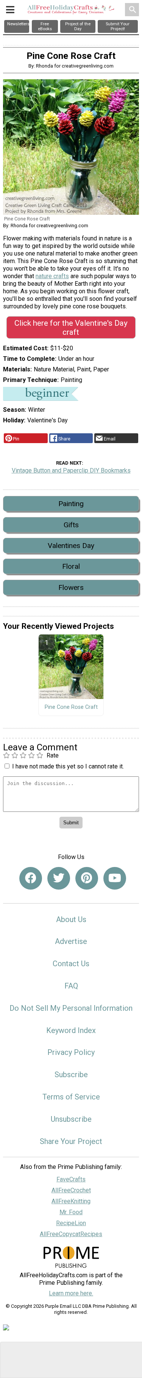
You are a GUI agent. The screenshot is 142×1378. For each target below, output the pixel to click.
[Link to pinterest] (86, 878)
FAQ (71, 985)
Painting (71, 503)
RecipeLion (71, 1223)
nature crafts (52, 276)
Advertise (71, 941)
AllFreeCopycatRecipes (71, 1234)
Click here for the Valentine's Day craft (71, 328)
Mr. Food (71, 1212)
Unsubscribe (71, 1119)
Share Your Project (71, 1141)
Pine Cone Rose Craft (71, 707)
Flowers (71, 587)
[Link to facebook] (30, 878)
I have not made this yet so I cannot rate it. (68, 766)
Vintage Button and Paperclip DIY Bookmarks (71, 470)
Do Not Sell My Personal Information (71, 1008)
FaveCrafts (71, 1179)
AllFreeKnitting (71, 1201)
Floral (71, 566)
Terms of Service (71, 1096)
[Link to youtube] (114, 878)
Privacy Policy (71, 1052)
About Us (71, 919)
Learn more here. (71, 1293)
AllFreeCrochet (71, 1190)
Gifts (71, 524)
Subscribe (71, 1074)
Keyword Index (71, 1030)
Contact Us (71, 963)
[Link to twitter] (58, 878)
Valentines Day (71, 545)
